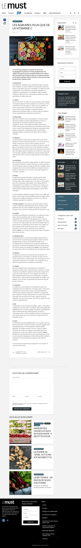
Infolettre (44, 518)
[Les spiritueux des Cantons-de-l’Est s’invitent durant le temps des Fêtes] (61, 151)
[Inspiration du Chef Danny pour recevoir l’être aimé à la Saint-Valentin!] (61, 27)
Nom (13, 396)
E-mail (27, 396)
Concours (44, 538)
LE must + (38, 13)
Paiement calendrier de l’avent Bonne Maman (48, 526)
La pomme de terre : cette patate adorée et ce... (43, 456)
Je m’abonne (28, 13)
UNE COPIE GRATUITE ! (48, 530)
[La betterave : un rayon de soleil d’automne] (20, 483)
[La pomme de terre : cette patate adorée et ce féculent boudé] (20, 457)
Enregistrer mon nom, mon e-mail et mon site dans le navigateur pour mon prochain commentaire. (29, 404)
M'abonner (67, 81)
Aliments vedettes (17, 21)
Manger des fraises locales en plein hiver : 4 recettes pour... (43, 432)
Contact (44, 505)
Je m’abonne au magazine (49, 514)
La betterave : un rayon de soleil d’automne (43, 480)
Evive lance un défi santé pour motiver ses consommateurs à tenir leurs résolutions (71, 50)
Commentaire (16, 377)
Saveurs (10, 13)
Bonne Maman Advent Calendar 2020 (48, 534)
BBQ (44, 13)
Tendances (37, 425)
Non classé (47, 423)
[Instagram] (7, 520)
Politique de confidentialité (49, 511)
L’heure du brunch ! (55, 13)
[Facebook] (3, 520)
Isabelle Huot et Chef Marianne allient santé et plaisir (70, 145)
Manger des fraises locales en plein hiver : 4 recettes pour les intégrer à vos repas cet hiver (71, 38)
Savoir (4, 13)
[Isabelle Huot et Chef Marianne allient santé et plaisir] (61, 144)
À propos (44, 508)
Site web (40, 396)
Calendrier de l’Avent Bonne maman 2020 (50, 521)
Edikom (47, 545)
